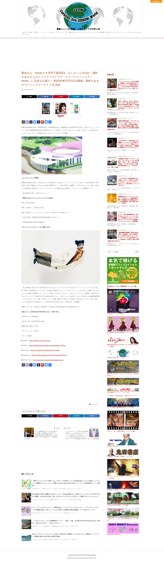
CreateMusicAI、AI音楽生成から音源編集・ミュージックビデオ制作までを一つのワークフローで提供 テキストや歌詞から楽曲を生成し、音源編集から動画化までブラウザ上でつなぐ (128, 144)
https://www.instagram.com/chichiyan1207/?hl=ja (49, 355)
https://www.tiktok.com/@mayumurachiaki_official (47, 345)
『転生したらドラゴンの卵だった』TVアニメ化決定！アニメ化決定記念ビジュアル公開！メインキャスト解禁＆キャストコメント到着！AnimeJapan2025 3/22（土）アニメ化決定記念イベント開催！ (66, 483)
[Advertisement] (82, 52)
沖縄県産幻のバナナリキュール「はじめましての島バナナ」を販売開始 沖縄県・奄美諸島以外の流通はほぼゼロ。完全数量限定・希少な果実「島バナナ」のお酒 (128, 200)
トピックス (94, 404)
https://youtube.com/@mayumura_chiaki (44, 350)
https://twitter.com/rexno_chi (39, 341)
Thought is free (92, 558)
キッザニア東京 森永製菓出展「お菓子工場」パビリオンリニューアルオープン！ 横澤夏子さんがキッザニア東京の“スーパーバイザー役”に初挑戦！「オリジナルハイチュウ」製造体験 (128, 218)
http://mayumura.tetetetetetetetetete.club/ (48, 360)
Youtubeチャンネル (113, 286)
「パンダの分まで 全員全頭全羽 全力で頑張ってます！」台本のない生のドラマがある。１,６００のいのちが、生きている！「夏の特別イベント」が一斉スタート (128, 182)
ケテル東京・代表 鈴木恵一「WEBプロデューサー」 (122, 395)
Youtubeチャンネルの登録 (115, 313)
